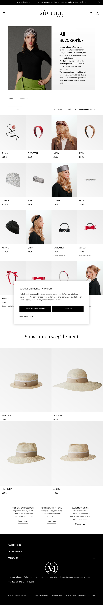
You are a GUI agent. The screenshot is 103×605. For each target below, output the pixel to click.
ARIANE (5, 248)
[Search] (91, 13)
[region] (51, 302)
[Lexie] (90, 180)
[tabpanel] (51, 421)
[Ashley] (90, 227)
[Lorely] (13, 180)
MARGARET (59, 248)
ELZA (30, 201)
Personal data (56, 595)
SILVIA (30, 248)
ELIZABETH (33, 153)
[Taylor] (64, 278)
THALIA (5, 153)
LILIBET (57, 201)
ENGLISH (31, 582)
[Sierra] (13, 278)
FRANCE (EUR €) (15, 582)
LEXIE (81, 201)
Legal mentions (41, 595)
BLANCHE (58, 416)
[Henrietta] (26, 453)
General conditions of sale (75, 595)
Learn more (23, 521)
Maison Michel (20, 595)
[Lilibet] (64, 180)
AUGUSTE (6, 416)
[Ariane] (13, 227)
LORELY (5, 201)
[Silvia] (39, 227)
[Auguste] (26, 380)
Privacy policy (56, 300)
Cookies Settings (26, 316)
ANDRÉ (57, 489)
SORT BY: (72, 109)
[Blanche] (77, 380)
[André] (77, 453)
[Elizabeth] (39, 132)
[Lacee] (39, 278)
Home (10, 99)
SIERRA (5, 299)
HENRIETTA (7, 489)
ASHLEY (82, 248)
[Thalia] (13, 132)
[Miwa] (64, 132)
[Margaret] (64, 227)
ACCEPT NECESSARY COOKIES (35, 308)
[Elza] (39, 180)
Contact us (80, 524)
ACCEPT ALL (68, 308)
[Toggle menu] (4, 13)
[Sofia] (90, 278)
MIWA (56, 153)
